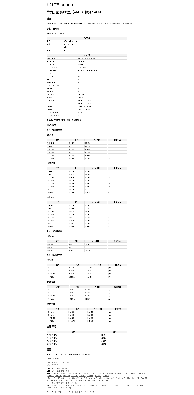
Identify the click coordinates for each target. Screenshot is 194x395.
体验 (128, 378)
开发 (85, 378)
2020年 (91, 385)
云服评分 (55, 362)
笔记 (112, 378)
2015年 (123, 385)
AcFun (66, 380)
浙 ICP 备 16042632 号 (62, 392)
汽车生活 (66, 376)
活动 (80, 380)
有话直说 (102, 373)
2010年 (56, 388)
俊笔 (62, 371)
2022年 (79, 385)
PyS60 (68, 378)
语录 (84, 380)
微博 (55, 380)
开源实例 (55, 373)
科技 (60, 380)
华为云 (58, 34)
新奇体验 (142, 373)
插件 (89, 380)
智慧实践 (74, 376)
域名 (77, 378)
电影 (62, 378)
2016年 (116, 385)
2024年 (66, 385)
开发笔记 (82, 376)
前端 (95, 378)
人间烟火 (118, 373)
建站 (73, 378)
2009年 (62, 388)
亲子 (53, 378)
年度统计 (106, 376)
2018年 (104, 385)
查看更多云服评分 (53, 358)
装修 (100, 378)
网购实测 (71, 373)
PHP (75, 380)
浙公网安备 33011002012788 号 (83, 392)
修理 (137, 378)
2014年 (129, 385)
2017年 (110, 385)
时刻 (132, 378)
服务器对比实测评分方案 (122, 24)
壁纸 (108, 380)
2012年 (142, 385)
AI (104, 378)
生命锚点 (134, 373)
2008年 (68, 388)
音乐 (51, 380)
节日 (94, 380)
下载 (67, 383)
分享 (142, 378)
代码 (62, 383)
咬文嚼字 (110, 373)
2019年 (98, 385)
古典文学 (86, 373)
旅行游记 (58, 376)
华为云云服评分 (65, 362)
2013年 (135, 385)
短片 (72, 383)
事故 (71, 380)
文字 (58, 383)
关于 (58, 368)
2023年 (73, 385)
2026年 (54, 385)
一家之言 (94, 373)
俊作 (67, 371)
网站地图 (64, 368)
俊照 (58, 371)
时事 (103, 380)
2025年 (60, 385)
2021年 (85, 385)
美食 (98, 380)
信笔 (53, 371)
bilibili (90, 378)
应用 (123, 378)
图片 (53, 383)
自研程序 (90, 376)
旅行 (58, 378)
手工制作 (78, 373)
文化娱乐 (51, 376)
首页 (53, 368)
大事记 (118, 378)
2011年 (50, 388)
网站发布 (98, 376)
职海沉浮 (126, 373)
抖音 (108, 378)
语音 (76, 383)
